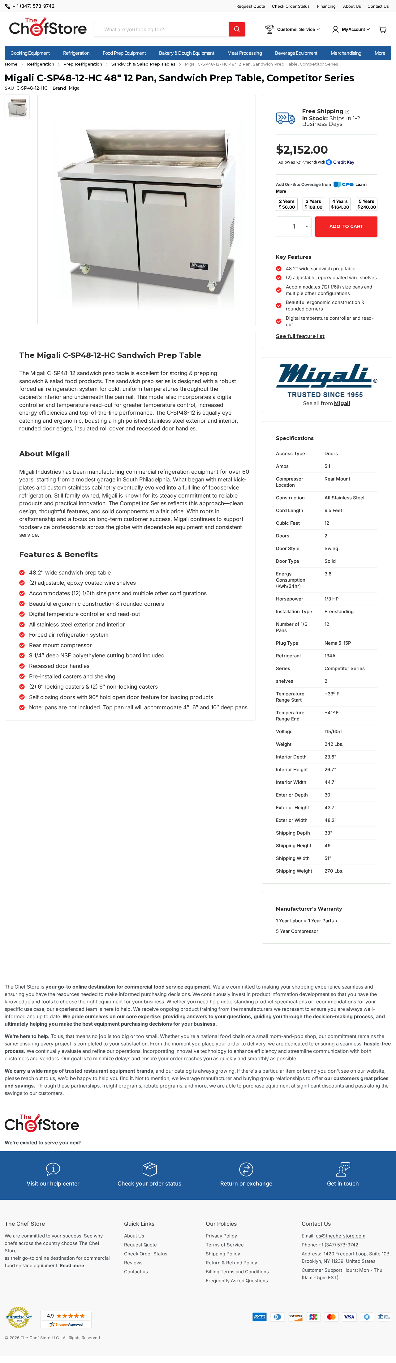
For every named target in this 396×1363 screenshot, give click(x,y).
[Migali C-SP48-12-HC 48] (17, 107)
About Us (352, 6)
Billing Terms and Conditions (237, 1272)
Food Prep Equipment (124, 53)
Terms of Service (225, 1245)
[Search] (237, 29)
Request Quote (250, 6)
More (380, 53)
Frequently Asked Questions (237, 1281)
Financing (326, 6)
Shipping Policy (223, 1254)
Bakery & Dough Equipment (186, 53)
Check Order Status (291, 6)
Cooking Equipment (30, 53)
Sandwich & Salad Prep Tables (143, 63)
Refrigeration (76, 53)
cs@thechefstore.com (340, 1236)
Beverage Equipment (296, 53)
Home (11, 63)
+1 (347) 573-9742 (338, 1245)
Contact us (136, 1272)
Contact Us (378, 6)
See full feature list (300, 336)
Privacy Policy (221, 1236)
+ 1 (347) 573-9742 (33, 6)
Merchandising (346, 53)
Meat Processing (244, 53)
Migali (342, 403)
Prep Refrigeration (82, 63)
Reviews (133, 1263)
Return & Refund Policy (231, 1263)
